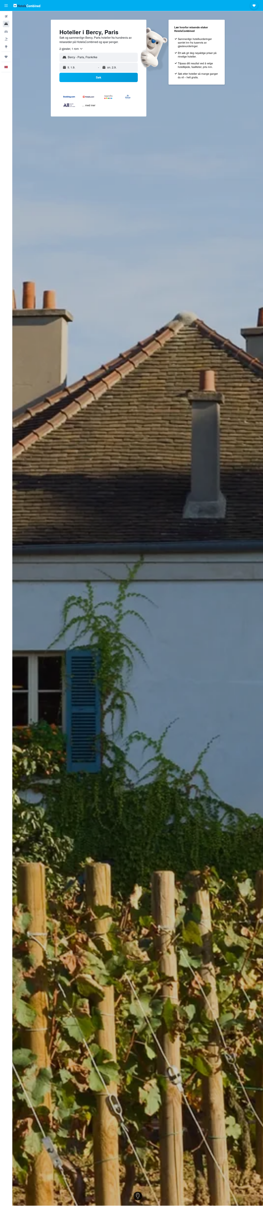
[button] (6, 5)
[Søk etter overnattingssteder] (6, 24)
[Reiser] (6, 56)
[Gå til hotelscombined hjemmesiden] (27, 5)
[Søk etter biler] (6, 31)
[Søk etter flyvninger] (6, 16)
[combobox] (71, 49)
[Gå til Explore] (6, 46)
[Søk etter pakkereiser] (6, 39)
